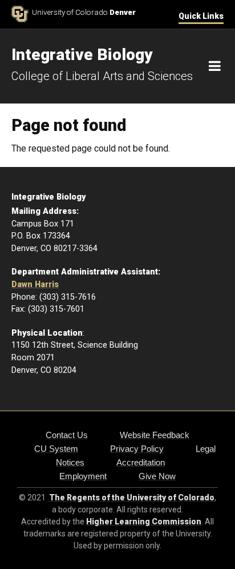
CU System (56, 448)
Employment (83, 476)
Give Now (157, 476)
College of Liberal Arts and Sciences (102, 76)
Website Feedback (154, 435)
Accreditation (140, 462)
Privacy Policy (137, 448)
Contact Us (67, 435)
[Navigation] (215, 66)
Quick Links (201, 16)
